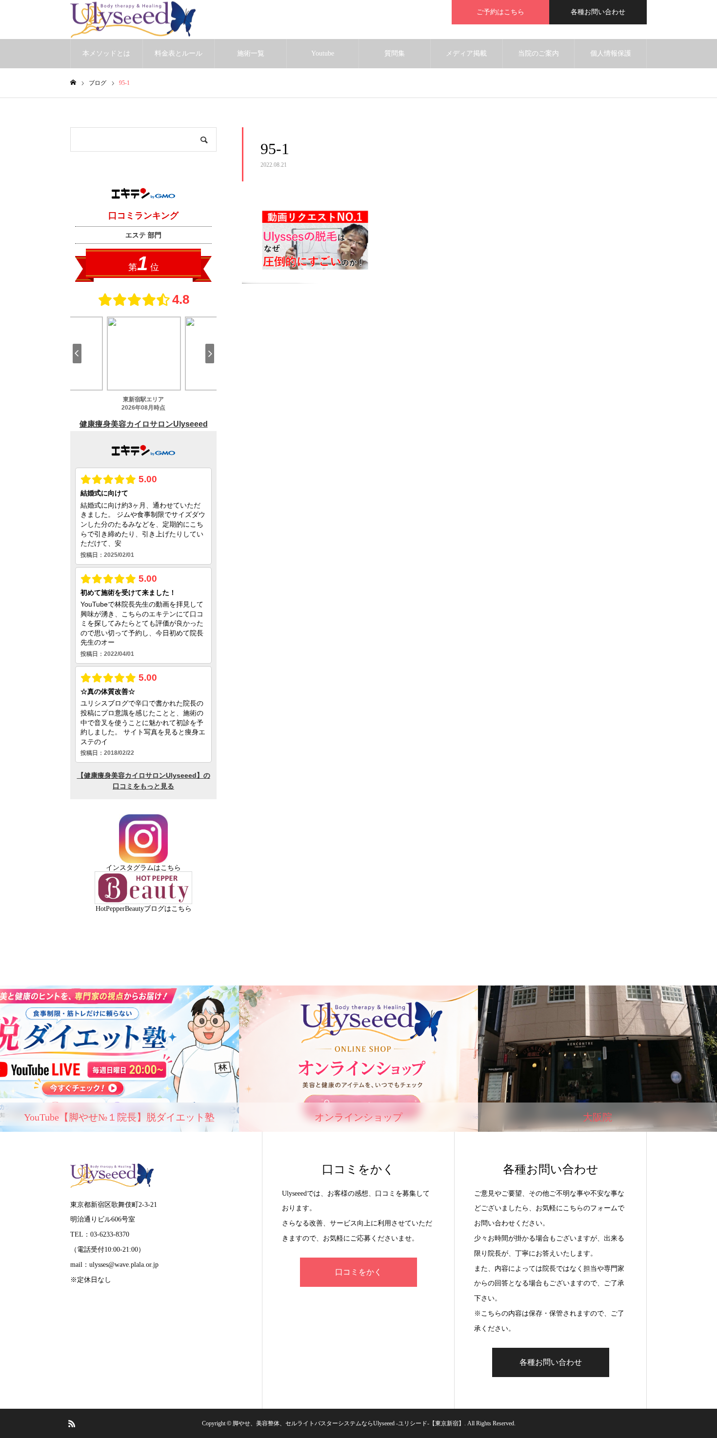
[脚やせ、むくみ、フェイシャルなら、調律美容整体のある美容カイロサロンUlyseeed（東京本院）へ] (133, 19)
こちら (170, 867)
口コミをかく (358, 1272)
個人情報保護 (610, 53)
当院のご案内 (538, 53)
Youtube (322, 53)
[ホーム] (73, 82)
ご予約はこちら (500, 12)
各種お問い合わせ (598, 12)
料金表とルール (178, 53)
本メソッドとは (106, 53)
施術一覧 (250, 53)
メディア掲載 (466, 53)
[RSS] (72, 1423)
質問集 (394, 53)
